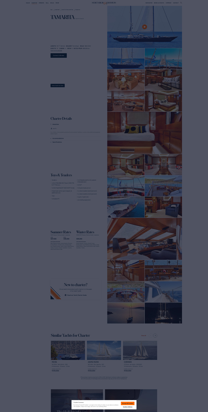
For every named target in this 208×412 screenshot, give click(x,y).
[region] (104, 404)
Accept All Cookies (127, 403)
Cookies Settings (127, 406)
